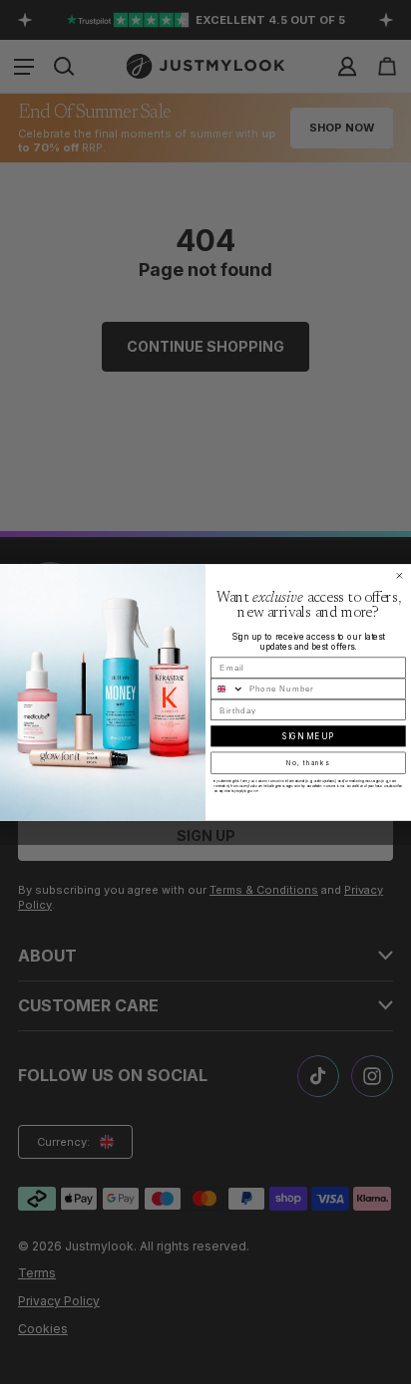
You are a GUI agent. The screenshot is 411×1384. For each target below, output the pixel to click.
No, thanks (307, 762)
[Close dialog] (399, 575)
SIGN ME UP (307, 736)
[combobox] (227, 688)
